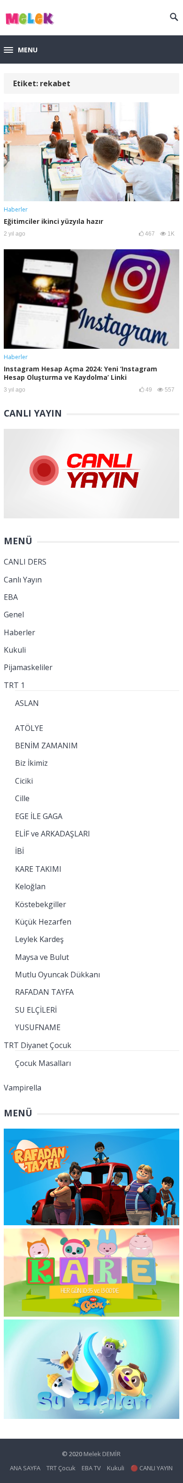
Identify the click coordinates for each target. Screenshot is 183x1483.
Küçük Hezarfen (43, 922)
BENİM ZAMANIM (46, 745)
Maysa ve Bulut (42, 957)
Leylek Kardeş (39, 939)
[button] (21, 50)
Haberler (16, 209)
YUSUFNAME (38, 1027)
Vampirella (22, 1087)
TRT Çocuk (61, 1468)
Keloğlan (30, 886)
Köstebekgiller (40, 904)
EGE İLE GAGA (38, 816)
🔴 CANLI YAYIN (151, 1468)
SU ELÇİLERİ (36, 1010)
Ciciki (24, 781)
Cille (22, 798)
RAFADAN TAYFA (44, 992)
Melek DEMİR (102, 1454)
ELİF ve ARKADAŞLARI (52, 833)
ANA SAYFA (25, 1468)
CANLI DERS (25, 562)
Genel (14, 614)
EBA (11, 597)
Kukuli (15, 650)
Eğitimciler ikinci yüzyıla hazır (53, 221)
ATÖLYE (29, 728)
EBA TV (91, 1468)
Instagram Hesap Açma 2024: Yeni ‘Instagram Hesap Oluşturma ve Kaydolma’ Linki (80, 373)
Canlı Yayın (23, 579)
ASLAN (27, 703)
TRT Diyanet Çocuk (37, 1045)
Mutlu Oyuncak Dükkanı (57, 974)
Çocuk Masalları (43, 1063)
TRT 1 (14, 685)
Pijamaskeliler (28, 667)
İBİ (19, 851)
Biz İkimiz (31, 763)
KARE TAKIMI (38, 869)
